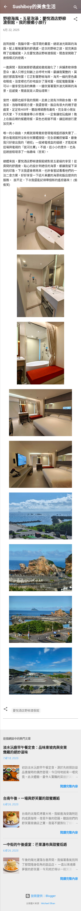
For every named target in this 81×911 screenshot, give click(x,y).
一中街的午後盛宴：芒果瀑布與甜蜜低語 (35, 844)
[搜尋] (75, 8)
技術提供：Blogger (43, 896)
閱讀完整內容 (69, 786)
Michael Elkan (48, 903)
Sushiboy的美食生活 (34, 6)
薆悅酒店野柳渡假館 (26, 710)
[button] (75, 20)
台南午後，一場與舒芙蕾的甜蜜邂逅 (31, 798)
